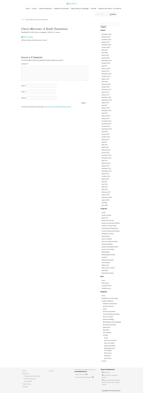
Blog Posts (105, 218)
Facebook (107, 372)
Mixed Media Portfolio (108, 254)
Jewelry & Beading (107, 244)
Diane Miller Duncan (34, 32)
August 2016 (105, 102)
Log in (103, 280)
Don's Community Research (83, 377)
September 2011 (107, 171)
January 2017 (105, 95)
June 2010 (105, 184)
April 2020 (105, 52)
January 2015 (105, 118)
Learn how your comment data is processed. (58, 107)
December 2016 (106, 97)
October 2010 (106, 176)
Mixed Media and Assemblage (112, 322)
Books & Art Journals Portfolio (111, 223)
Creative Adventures (45, 8)
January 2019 (105, 71)
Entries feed (105, 283)
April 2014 (105, 131)
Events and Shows (108, 306)
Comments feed (106, 286)
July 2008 (104, 202)
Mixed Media (106, 252)
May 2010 (104, 187)
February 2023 (106, 37)
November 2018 (106, 73)
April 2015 (105, 113)
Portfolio (93, 8)
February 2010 (106, 192)
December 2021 (106, 45)
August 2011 (105, 173)
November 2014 (106, 123)
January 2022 (105, 42)
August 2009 (105, 195)
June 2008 (105, 205)
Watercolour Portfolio (108, 268)
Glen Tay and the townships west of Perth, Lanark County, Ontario (111, 382)
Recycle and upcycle (107, 260)
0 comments (57, 32)
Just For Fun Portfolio (108, 249)
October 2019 (106, 63)
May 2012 (104, 160)
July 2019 (104, 66)
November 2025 (106, 34)
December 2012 (106, 155)
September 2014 (107, 129)
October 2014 (106, 126)
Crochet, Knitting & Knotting (111, 314)
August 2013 (105, 139)
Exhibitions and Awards (61, 8)
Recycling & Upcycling (109, 324)
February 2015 (106, 116)
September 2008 (107, 197)
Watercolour (105, 265)
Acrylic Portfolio (106, 215)
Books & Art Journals (108, 220)
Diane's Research (80, 374)
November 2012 (106, 158)
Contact (34, 8)
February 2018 (106, 84)
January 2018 (105, 87)
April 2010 (105, 189)
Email (23, 92)
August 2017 (105, 92)
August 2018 (105, 79)
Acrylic (104, 212)
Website (23, 98)
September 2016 (107, 100)
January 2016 (105, 108)
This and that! (107, 332)
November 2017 (106, 89)
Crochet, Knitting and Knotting (110, 231)
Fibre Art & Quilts (107, 239)
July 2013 (104, 142)
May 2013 (104, 145)
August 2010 (105, 179)
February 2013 (106, 150)
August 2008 (105, 200)
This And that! (106, 262)
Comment (24, 64)
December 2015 (106, 110)
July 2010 (104, 181)
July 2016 (104, 105)
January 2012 (105, 166)
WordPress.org (106, 288)
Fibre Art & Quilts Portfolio (109, 241)
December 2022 (106, 39)
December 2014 (106, 121)
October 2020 (106, 47)
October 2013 (106, 137)
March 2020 (105, 55)
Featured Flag (106, 236)
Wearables (105, 270)
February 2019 (106, 68)
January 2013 (105, 152)
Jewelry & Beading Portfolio (110, 247)
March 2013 (105, 147)
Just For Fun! (107, 358)
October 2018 (106, 76)
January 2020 (105, 58)
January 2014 (105, 134)
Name (23, 85)
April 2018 (105, 81)
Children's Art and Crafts (109, 226)
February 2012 (106, 163)
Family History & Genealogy (80, 8)
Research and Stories (105, 8)
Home (28, 8)
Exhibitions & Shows (108, 233)
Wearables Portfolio (108, 273)
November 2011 (106, 168)
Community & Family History (110, 228)
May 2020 (104, 50)
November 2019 (106, 60)
